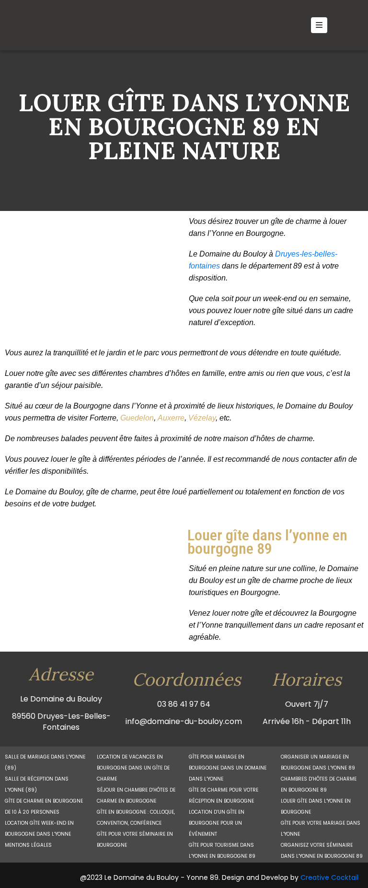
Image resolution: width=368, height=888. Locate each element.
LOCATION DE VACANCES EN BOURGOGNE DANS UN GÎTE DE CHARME (133, 768)
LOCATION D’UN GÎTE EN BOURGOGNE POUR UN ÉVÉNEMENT (216, 823)
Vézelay (202, 418)
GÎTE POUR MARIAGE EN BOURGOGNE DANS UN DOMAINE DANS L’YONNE (227, 768)
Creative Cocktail (329, 877)
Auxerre (171, 418)
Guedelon (137, 418)
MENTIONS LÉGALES (28, 845)
